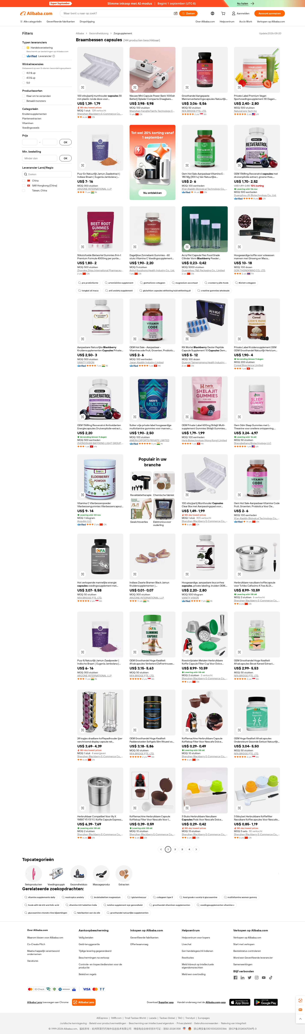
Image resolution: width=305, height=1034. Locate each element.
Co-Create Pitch (36, 944)
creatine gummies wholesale (215, 290)
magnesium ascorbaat (186, 283)
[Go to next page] (196, 849)
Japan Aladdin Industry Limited (146, 362)
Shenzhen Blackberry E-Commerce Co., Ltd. (100, 113)
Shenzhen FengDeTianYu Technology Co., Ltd (152, 111)
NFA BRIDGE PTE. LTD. (194, 111)
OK (65, 142)
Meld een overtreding (193, 974)
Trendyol (190, 1018)
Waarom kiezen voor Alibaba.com (45, 937)
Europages (204, 1018)
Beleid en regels (87, 974)
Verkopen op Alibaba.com (247, 937)
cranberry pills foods (218, 283)
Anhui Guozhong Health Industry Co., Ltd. (152, 270)
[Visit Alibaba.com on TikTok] (271, 977)
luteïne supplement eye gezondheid (124, 905)
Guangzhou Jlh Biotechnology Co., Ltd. (255, 195)
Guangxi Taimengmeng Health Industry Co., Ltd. (205, 362)
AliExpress (102, 1018)
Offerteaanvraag (139, 944)
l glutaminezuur (138, 897)
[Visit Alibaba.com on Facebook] (235, 977)
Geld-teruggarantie (89, 944)
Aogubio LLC (84, 521)
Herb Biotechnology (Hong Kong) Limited (204, 440)
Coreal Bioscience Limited (248, 365)
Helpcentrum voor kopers (196, 937)
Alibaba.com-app (216, 1002)
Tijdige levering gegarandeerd (95, 951)
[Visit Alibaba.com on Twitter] (249, 977)
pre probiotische (90, 283)
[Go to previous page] (161, 849)
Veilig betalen (86, 937)
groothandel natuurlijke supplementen (129, 913)
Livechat (186, 944)
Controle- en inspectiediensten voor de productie (100, 966)
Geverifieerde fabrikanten (144, 937)
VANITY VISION (85, 362)
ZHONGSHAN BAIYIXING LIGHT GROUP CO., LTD (100, 443)
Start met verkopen (244, 944)
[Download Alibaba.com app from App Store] (239, 1002)
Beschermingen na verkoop (94, 957)
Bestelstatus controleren (247, 951)
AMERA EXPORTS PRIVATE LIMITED (149, 440)
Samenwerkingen (242, 964)
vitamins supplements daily (41, 897)
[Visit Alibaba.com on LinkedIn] (242, 977)
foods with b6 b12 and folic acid (43, 905)
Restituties (188, 957)
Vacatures (32, 960)
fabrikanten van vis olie (88, 913)
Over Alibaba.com (37, 930)
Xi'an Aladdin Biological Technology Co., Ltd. (205, 188)
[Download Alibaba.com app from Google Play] (266, 1002)
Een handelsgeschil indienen (197, 951)
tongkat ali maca (90, 290)
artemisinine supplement (120, 283)
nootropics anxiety (74, 897)
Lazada (152, 1018)
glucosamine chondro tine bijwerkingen (47, 913)
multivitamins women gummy (242, 897)
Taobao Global (167, 1018)
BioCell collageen (247, 283)
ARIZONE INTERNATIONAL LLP (94, 188)
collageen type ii (165, 897)
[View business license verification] (184, 1028)
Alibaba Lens (34, 1002)
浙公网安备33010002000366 (210, 1028)
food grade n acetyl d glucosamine (200, 897)
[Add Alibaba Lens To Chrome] (83, 1002)
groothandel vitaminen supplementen (171, 905)
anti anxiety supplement (121, 290)
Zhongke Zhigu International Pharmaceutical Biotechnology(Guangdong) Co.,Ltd (100, 270)
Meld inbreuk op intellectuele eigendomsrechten (198, 966)
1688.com (116, 1018)
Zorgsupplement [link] (123, 33)
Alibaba (80, 33)
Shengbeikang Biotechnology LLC (252, 443)
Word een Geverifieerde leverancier (253, 957)
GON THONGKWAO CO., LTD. (249, 270)
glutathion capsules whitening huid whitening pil (167, 290)
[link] (300, 1000)
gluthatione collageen (154, 283)
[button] (176, 13)
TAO (180, 1018)
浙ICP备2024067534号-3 (242, 1028)
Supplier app (166, 1002)
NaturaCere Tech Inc (245, 111)
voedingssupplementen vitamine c (217, 905)
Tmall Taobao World (135, 1018)
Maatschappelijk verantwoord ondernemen (43, 953)
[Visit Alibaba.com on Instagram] (257, 977)
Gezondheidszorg (98, 33)
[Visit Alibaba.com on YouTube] (264, 977)
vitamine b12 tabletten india (83, 905)
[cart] (224, 14)
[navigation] (47, 442)
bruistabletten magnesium (107, 897)
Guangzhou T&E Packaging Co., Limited (203, 270)
